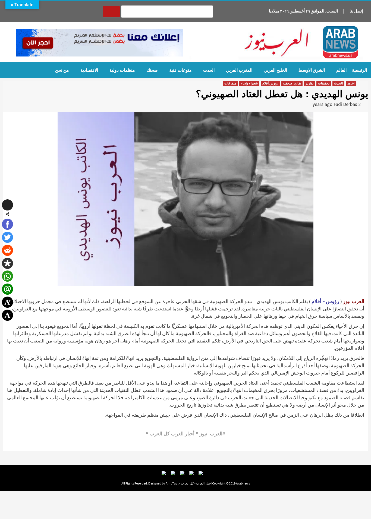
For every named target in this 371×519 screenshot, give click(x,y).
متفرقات (230, 83)
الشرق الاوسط (311, 70)
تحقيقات (323, 83)
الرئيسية (359, 70)
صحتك (152, 70)
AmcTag (171, 483)
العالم (341, 70)
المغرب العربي (239, 70)
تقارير (309, 83)
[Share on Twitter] (7, 237)
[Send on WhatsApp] (7, 276)
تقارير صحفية (292, 83)
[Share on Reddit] (7, 250)
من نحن (62, 70)
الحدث (209, 70)
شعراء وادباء (249, 83)
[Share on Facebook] (7, 224)
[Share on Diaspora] (7, 263)
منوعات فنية (180, 70)
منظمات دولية (122, 70)
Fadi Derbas (345, 104)
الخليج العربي (275, 70)
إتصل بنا (356, 11)
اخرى (350, 83)
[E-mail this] (7, 289)
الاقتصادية (89, 70)
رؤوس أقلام (270, 83)
